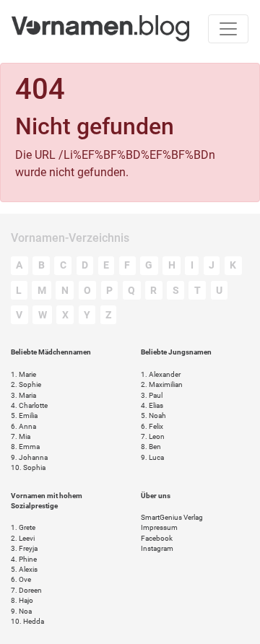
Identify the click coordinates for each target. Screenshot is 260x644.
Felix (152, 426)
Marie (23, 374)
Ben (151, 447)
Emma (25, 447)
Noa (21, 611)
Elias (152, 405)
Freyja (24, 548)
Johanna (29, 457)
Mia (20, 436)
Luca (152, 457)
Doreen (26, 590)
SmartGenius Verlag (172, 517)
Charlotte (29, 405)
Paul (151, 395)
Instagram (157, 548)
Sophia (28, 467)
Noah (153, 415)
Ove (21, 579)
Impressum (159, 527)
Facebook (157, 538)
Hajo (22, 600)
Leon (153, 436)
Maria (23, 395)
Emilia (24, 415)
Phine (24, 559)
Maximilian (162, 384)
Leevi (23, 538)
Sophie (26, 384)
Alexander (161, 374)
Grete (23, 527)
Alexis (24, 569)
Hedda (27, 621)
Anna (23, 426)
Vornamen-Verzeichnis (70, 238)
